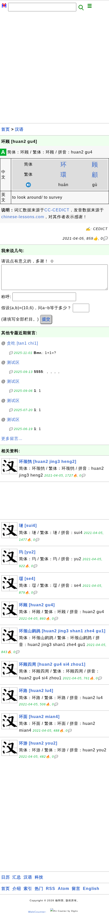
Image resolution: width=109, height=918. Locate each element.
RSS (50, 888)
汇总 (16, 877)
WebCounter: (37, 911)
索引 (28, 888)
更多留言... (11, 438)
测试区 (13, 362)
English (91, 888)
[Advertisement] (54, 68)
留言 (76, 888)
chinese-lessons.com (22, 217)
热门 (39, 888)
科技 (39, 877)
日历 (5, 877)
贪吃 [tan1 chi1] (22, 343)
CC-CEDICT (56, 210)
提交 (46, 319)
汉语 (19, 129)
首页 (5, 129)
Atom (63, 888)
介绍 (16, 888)
